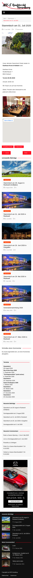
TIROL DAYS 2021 (17, 561)
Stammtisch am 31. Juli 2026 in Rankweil (15, 417)
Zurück (7, 152)
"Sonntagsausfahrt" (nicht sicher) (13, 374)
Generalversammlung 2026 (13, 308)
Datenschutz (5, 575)
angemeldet (11, 351)
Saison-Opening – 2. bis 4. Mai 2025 (18, 435)
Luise (14, 545)
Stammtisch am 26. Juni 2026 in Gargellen (15, 420)
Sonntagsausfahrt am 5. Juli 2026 (12, 424)
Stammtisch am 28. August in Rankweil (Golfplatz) (14, 408)
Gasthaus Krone (8, 146)
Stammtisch (20, 29)
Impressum (13, 575)
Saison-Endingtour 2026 (10, 382)
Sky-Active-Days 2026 (10, 370)
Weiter (26, 152)
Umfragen (13, 442)
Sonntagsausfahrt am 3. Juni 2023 (17, 439)
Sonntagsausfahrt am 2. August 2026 (13, 413)
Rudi (4, 435)
